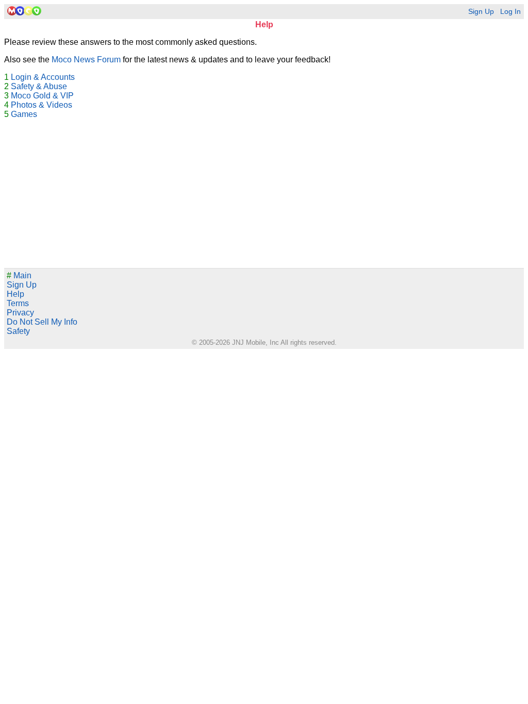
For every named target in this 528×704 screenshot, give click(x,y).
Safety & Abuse (39, 86)
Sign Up (481, 11)
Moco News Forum (86, 59)
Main (19, 275)
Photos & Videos (41, 104)
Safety (18, 331)
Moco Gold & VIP (42, 95)
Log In (510, 11)
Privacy (20, 312)
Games (24, 114)
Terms (18, 303)
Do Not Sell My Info (42, 321)
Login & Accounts (43, 77)
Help (15, 294)
